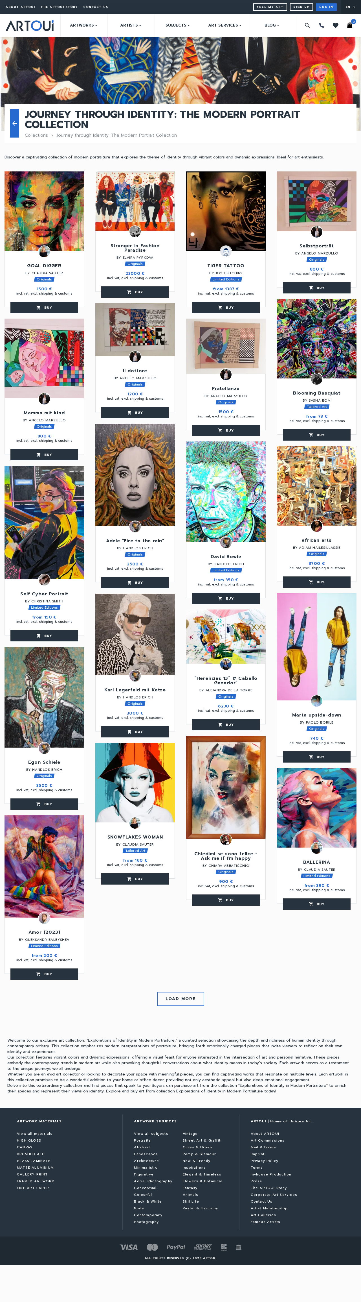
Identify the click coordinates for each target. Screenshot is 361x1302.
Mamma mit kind (44, 413)
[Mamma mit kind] (44, 358)
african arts (317, 541)
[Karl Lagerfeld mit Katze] (135, 634)
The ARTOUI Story (59, 7)
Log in (326, 7)
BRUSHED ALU (31, 1154)
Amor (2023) (44, 933)
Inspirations (194, 1167)
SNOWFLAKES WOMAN (135, 838)
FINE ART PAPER (33, 1187)
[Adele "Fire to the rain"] (135, 475)
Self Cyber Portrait (44, 594)
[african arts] (316, 486)
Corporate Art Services (274, 1194)
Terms (257, 1167)
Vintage (190, 1133)
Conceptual (145, 1187)
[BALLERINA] (316, 808)
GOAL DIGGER (44, 266)
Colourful (143, 1194)
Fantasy (190, 1187)
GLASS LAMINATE (33, 1160)
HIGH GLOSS (29, 1140)
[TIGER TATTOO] (226, 211)
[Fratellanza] (226, 346)
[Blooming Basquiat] (316, 338)
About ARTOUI (20, 7)
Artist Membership (269, 1208)
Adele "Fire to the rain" (135, 541)
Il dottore (135, 371)
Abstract (142, 1147)
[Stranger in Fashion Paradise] (135, 201)
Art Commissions (268, 1140)
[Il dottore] (135, 329)
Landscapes (146, 1154)
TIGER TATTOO (226, 266)
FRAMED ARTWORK (35, 1181)
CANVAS (24, 1147)
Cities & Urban (197, 1147)
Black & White (148, 1201)
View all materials (35, 1133)
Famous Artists (266, 1221)
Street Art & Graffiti (202, 1140)
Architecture (146, 1160)
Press (256, 1181)
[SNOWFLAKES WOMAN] (135, 782)
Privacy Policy (265, 1160)
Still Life (191, 1201)
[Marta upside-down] (316, 646)
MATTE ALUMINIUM (35, 1167)
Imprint (258, 1154)
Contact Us (95, 7)
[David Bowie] (226, 491)
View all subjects (151, 1133)
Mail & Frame (263, 1147)
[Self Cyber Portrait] (44, 522)
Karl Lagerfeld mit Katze (135, 690)
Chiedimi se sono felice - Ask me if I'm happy (226, 857)
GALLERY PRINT (32, 1174)
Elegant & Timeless (202, 1174)
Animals (190, 1194)
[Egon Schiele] (44, 697)
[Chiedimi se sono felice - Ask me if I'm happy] (226, 787)
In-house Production (271, 1174)
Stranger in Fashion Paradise (135, 248)
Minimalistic (145, 1167)
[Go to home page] (30, 25)
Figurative (144, 1174)
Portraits (142, 1140)
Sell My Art (270, 7)
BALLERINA (316, 863)
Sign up (301, 7)
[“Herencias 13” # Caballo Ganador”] (226, 636)
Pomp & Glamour (199, 1154)
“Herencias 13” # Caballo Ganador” (225, 681)
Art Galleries (263, 1215)
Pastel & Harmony (200, 1208)
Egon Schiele (44, 763)
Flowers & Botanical (203, 1181)
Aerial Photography (153, 1181)
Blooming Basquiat (316, 394)
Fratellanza (226, 389)
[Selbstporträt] (316, 201)
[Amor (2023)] (44, 866)
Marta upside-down (317, 716)
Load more (181, 999)
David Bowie (226, 557)
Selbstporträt (317, 246)
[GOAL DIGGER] (44, 211)
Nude (139, 1208)
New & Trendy (196, 1160)
